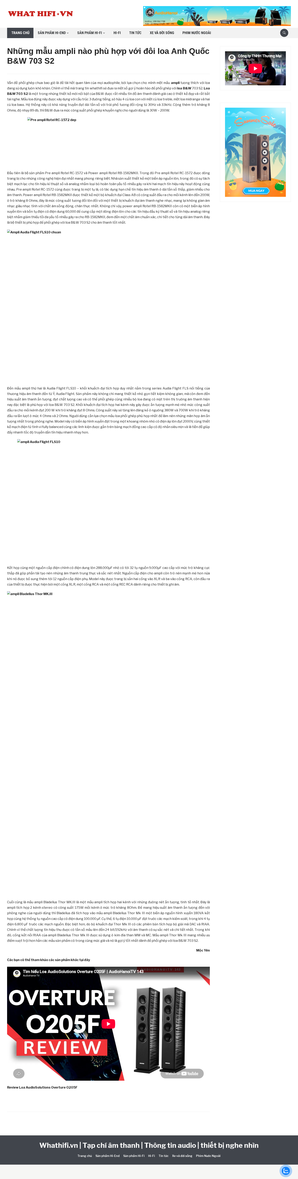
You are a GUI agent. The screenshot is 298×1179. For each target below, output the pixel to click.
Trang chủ (20, 33)
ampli (175, 83)
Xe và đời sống (162, 33)
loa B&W (184, 88)
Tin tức (135, 33)
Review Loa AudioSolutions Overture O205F (42, 1087)
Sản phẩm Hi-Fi (89, 33)
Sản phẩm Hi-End (52, 33)
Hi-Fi (117, 33)
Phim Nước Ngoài (196, 33)
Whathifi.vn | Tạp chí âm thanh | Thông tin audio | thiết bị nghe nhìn (149, 1145)
